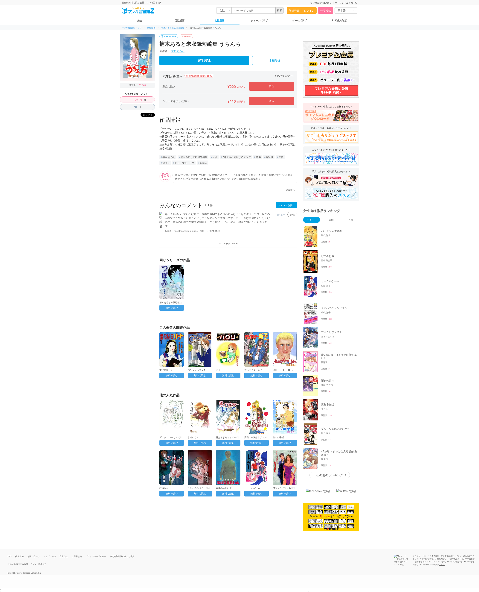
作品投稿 (325, 10)
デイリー (311, 220)
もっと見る (228, 244)
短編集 (203, 163)
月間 (350, 220)
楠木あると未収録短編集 (172, 28)
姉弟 (258, 157)
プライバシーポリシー (96, 556)
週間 (331, 220)
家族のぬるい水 (224, 488)
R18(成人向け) (339, 20)
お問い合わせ (33, 556)
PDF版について (284, 75)
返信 (292, 214)
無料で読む (204, 60)
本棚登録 (274, 60)
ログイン (309, 10)
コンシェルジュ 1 (196, 369)
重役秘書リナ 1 (167, 369)
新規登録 (294, 10)
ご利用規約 (76, 556)
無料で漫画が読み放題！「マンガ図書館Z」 (27, 564)
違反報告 (290, 189)
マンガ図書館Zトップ (131, 28)
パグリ (219, 369)
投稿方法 (19, 556)
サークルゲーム (252, 488)
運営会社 (64, 556)
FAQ (9, 556)
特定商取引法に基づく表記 (122, 556)
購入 (271, 86)
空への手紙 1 (279, 437)
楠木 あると (177, 51)
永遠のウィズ (194, 437)
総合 (139, 20)
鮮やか (166, 163)
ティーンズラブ (259, 20)
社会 (215, 157)
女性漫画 (219, 20)
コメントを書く (286, 205)
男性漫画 (179, 20)
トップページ (49, 556)
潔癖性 (269, 157)
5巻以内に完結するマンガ (237, 157)
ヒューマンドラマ (184, 163)
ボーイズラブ (299, 20)
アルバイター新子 (253, 369)
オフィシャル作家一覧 (346, 2)
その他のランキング (329, 475)
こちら (442, 564)
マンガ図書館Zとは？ (321, 2)
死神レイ (163, 488)
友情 (281, 157)
